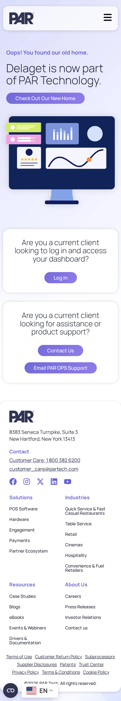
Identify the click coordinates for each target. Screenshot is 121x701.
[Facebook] (13, 481)
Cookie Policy (96, 672)
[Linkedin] (54, 481)
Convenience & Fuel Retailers (84, 568)
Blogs (14, 607)
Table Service (78, 524)
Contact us (76, 628)
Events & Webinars (27, 628)
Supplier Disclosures (37, 664)
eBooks (16, 617)
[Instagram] (26, 481)
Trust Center (91, 664)
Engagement (22, 530)
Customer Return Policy (58, 656)
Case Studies (22, 596)
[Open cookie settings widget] (10, 690)
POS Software (23, 509)
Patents (68, 664)
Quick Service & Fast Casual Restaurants (85, 511)
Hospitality (76, 555)
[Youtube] (67, 481)
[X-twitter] (40, 481)
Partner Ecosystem (28, 551)
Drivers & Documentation (25, 640)
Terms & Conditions (61, 672)
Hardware (19, 519)
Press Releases (80, 607)
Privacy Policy (25, 672)
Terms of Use (19, 656)
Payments (19, 540)
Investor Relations (83, 617)
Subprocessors (100, 656)
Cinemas (74, 545)
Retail (71, 534)
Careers (73, 596)
